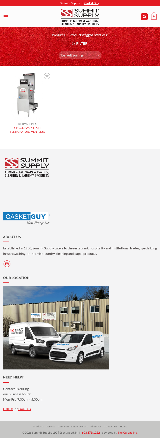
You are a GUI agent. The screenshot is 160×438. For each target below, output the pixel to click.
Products (58, 35)
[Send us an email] (7, 263)
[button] (5, 16)
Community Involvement (73, 426)
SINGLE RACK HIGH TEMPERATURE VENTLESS (27, 129)
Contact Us (110, 426)
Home (123, 426)
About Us (95, 426)
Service (50, 426)
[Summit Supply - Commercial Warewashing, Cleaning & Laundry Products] (80, 16)
